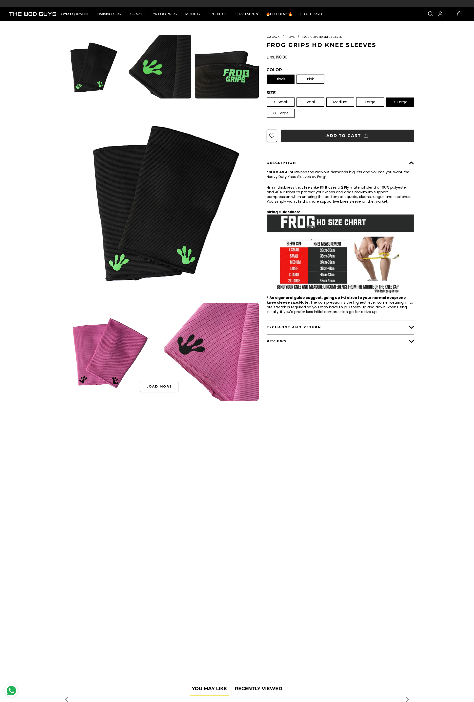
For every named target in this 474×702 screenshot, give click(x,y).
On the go (218, 14)
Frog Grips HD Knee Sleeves (321, 44)
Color (274, 69)
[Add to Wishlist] (272, 136)
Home (291, 37)
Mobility (193, 14)
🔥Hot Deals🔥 (279, 14)
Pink (310, 79)
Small (311, 101)
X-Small (281, 101)
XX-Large (280, 113)
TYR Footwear (164, 14)
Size (271, 92)
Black (280, 79)
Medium (340, 101)
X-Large (400, 101)
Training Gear (109, 14)
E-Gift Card (311, 14)
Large (370, 101)
